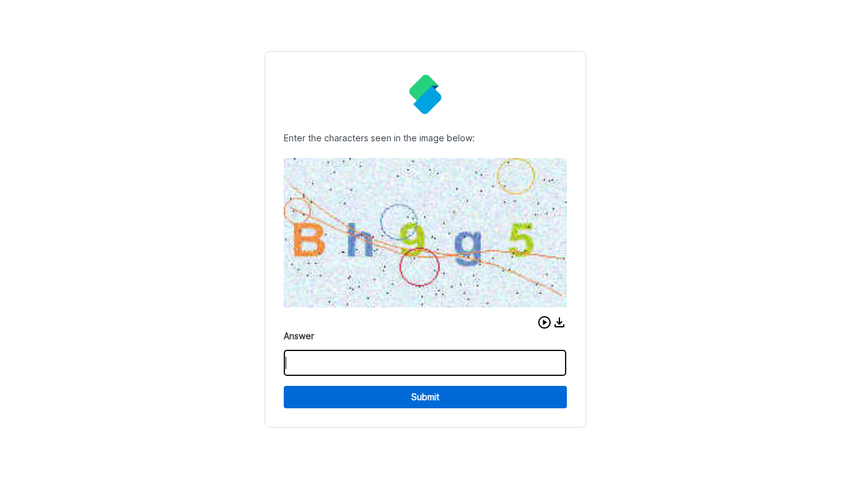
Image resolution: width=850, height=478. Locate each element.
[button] (544, 322)
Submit (425, 396)
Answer (299, 335)
